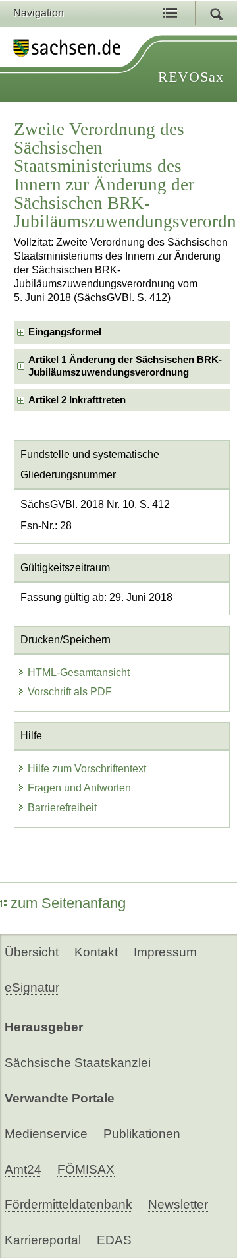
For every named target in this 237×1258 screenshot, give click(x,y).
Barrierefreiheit (62, 807)
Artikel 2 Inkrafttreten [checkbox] (77, 400)
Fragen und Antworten (79, 787)
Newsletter (178, 1204)
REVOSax (191, 77)
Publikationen (141, 1134)
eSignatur (32, 987)
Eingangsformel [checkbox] (64, 332)
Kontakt (96, 952)
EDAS (114, 1240)
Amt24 (23, 1169)
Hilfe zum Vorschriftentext (87, 768)
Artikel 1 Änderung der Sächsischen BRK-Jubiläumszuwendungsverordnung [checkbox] (125, 366)
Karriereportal (43, 1240)
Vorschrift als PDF (70, 691)
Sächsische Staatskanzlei (78, 1063)
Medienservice (46, 1134)
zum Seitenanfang (68, 903)
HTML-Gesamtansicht (79, 672)
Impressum (165, 952)
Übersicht (32, 952)
